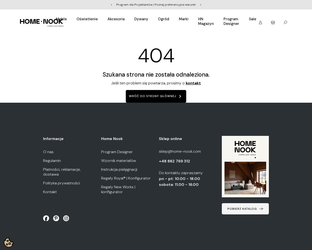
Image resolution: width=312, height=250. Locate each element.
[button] (273, 21)
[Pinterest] (56, 218)
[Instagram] (66, 218)
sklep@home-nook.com (180, 151)
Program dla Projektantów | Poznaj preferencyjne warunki (156, 5)
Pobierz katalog (242, 209)
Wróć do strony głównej (156, 96)
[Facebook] (46, 218)
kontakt (193, 83)
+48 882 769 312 (175, 161)
